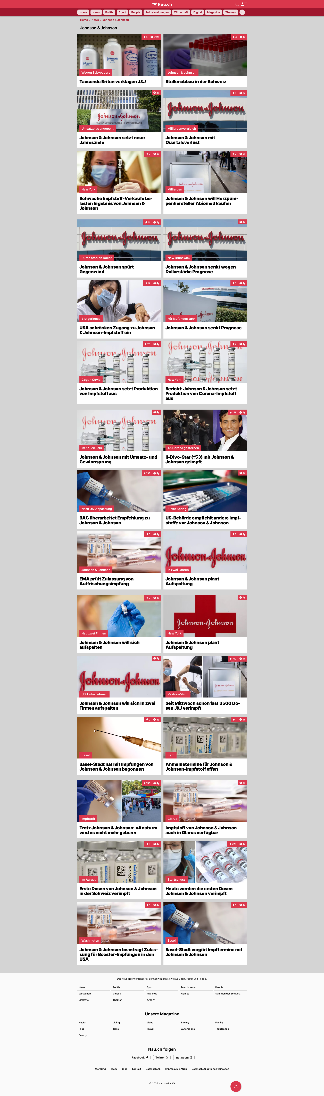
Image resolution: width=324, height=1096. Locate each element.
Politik (116, 987)
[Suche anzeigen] (237, 4)
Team (114, 1068)
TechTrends (222, 1028)
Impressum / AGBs (176, 1068)
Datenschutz (153, 1068)
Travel (150, 1028)
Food (82, 1028)
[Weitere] (242, 12)
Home (84, 19)
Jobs (124, 1068)
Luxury (185, 1022)
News (95, 19)
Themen (117, 999)
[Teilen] (235, 1086)
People (219, 987)
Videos (117, 993)
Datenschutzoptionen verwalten (210, 1068)
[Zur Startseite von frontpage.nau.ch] (162, 4)
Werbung (100, 1068)
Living (116, 1022)
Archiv (151, 999)
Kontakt (136, 1068)
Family (219, 1022)
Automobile (188, 1028)
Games (185, 993)
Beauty (83, 1035)
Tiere (116, 1028)
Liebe (150, 1022)
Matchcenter (188, 987)
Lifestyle (84, 999)
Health (82, 1022)
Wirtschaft (85, 993)
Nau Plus (152, 993)
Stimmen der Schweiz (227, 993)
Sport (150, 987)
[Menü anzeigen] (244, 4)
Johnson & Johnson (116, 19)
